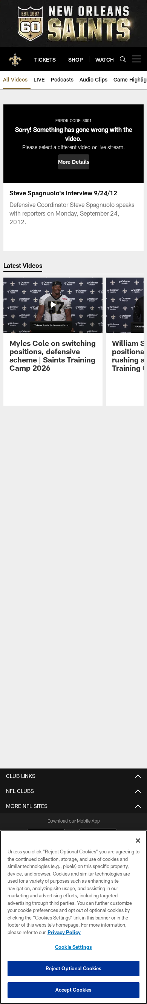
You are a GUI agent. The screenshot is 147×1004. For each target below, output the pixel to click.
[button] (73, 161)
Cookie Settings (73, 947)
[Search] (123, 59)
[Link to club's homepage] (15, 56)
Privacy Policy (64, 932)
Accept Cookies (73, 990)
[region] (73, 917)
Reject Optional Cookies (74, 968)
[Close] (138, 840)
